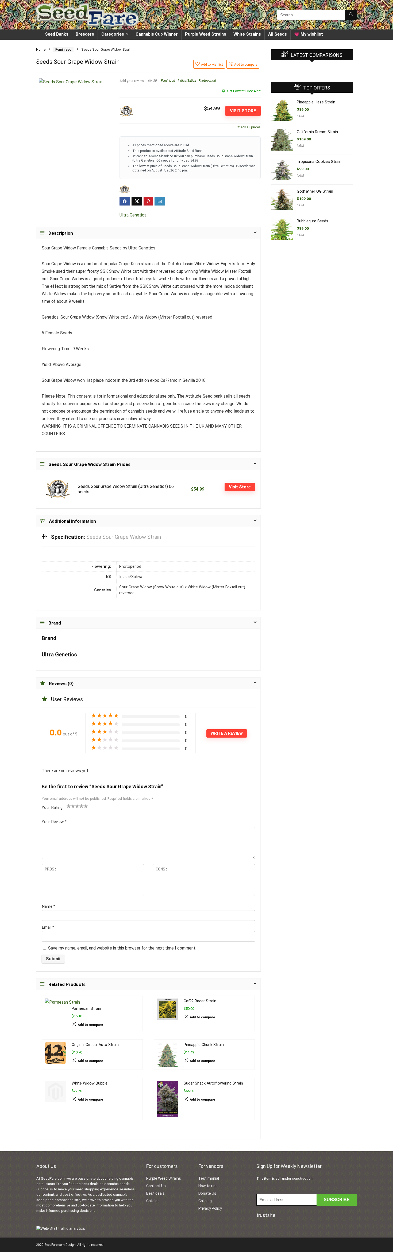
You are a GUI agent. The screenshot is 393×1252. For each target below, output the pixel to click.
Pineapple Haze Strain (316, 102)
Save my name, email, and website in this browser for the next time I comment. (122, 948)
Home (40, 49)
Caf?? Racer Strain (200, 1001)
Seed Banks (56, 34)
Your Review (54, 821)
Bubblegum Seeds (312, 221)
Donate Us (207, 1193)
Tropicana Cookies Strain (319, 161)
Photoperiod (207, 81)
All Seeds (277, 34)
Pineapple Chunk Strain (204, 1044)
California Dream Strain (317, 131)
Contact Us (156, 1186)
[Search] (351, 15)
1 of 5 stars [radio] (69, 806)
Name (48, 906)
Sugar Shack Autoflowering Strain (213, 1083)
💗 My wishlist (308, 34)
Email (48, 927)
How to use (208, 1186)
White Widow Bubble (89, 1083)
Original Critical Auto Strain (95, 1044)
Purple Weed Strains (205, 34)
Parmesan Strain (86, 1008)
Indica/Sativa (187, 81)
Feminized (63, 49)
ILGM (300, 116)
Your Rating (52, 807)
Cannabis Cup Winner (157, 34)
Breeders (85, 34)
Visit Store (243, 110)
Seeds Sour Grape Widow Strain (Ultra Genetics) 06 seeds (126, 489)
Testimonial (208, 1178)
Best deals (155, 1193)
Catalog (153, 1201)
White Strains (247, 34)
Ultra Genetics (133, 215)
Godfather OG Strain (315, 191)
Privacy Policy (210, 1208)
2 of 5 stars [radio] (71, 806)
